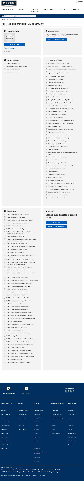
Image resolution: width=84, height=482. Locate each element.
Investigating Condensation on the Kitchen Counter (61, 102)
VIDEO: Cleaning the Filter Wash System (17, 277)
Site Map (70, 444)
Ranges (36, 433)
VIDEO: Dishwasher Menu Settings (15, 229)
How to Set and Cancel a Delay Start (57, 105)
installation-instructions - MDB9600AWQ (16, 66)
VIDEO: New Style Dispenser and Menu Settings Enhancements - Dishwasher (60, 72)
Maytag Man (71, 425)
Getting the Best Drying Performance (57, 186)
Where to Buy (71, 410)
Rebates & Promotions (73, 437)
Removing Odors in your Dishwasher (57, 163)
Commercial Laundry (56, 433)
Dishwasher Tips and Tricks (55, 85)
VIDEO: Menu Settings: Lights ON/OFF (16, 249)
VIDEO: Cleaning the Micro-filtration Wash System (19, 220)
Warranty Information (5, 425)
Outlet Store (53, 429)
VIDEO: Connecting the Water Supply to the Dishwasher (20, 318)
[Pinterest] (71, 392)
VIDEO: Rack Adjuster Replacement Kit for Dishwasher (20, 339)
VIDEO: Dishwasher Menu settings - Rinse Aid (60, 66)
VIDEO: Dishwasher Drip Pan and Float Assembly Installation (22, 280)
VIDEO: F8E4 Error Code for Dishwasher (17, 289)
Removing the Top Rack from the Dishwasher (59, 135)
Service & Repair (4, 422)
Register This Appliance (10, 48)
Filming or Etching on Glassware (56, 94)
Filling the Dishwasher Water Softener (58, 146)
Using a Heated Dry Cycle (54, 126)
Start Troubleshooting (56, 39)
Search (3, 16)
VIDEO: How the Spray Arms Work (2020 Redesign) (19, 292)
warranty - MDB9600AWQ (13, 63)
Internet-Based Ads (26, 475)
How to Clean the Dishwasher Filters (57, 198)
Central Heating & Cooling (57, 418)
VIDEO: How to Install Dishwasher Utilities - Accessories (20, 246)
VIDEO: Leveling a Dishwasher (14, 321)
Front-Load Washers (22, 414)
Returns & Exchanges (5, 437)
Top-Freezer (37, 425)
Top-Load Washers (22, 418)
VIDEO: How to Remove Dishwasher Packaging (18, 283)
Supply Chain (42, 475)
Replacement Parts (5, 444)
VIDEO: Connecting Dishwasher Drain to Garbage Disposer (21, 341)
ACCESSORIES (54, 410)
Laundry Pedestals (22, 429)
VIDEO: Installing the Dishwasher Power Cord (18, 270)
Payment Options (4, 441)
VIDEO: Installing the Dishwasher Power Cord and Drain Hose (21, 273)
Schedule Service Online (56, 226)
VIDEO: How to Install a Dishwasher (15, 347)
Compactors (37, 461)
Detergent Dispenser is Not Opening (57, 157)
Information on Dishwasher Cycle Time (58, 195)
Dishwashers (37, 457)
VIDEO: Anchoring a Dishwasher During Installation (19, 344)
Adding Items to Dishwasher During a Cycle (59, 138)
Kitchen (21, 9)
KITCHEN (36, 403)
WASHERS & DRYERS (23, 410)
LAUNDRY (20, 403)
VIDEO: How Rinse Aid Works (14, 359)
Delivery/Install (4, 429)
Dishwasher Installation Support (56, 76)
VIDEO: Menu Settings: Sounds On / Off (16, 217)
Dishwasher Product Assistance (56, 79)
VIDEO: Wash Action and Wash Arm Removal (18, 303)
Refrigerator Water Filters (56, 414)
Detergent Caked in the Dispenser (57, 143)
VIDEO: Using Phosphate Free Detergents (17, 327)
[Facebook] (66, 392)
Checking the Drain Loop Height (56, 168)
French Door (37, 414)
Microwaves (37, 448)
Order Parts (7, 51)
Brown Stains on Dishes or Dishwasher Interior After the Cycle (62, 153)
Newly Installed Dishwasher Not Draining (58, 63)
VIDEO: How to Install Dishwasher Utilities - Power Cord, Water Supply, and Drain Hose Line (21, 263)
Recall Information (72, 433)
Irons (52, 422)
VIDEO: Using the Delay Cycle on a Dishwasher (18, 350)
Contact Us (56, 222)
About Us (70, 422)
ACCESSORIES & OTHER (57, 403)
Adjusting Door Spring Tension (56, 132)
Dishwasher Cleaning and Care (56, 82)
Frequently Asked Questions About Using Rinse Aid (61, 189)
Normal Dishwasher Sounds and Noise (58, 88)
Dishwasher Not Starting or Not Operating (59, 192)
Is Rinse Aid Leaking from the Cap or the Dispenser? (61, 120)
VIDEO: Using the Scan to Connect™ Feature (18, 362)
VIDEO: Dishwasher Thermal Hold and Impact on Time (20, 324)
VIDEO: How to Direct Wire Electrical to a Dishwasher (20, 356)
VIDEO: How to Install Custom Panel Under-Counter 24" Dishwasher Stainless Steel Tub (20, 232)
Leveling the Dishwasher (54, 160)
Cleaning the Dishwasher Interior (56, 174)
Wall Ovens (37, 437)
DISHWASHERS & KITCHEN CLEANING (40, 452)
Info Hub (76, 9)
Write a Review (14, 44)
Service (62, 9)
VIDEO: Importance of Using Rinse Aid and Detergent (20, 267)
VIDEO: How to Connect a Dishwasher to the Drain (19, 333)
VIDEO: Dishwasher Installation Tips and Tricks (18, 286)
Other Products (48, 9)
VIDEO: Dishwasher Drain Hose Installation (17, 214)
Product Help (4, 448)
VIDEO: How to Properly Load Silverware (17, 309)
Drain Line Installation (53, 149)
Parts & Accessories (35, 10)
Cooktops (36, 441)
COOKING (36, 429)
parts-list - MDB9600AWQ (13, 69)
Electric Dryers (21, 425)
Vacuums (53, 425)
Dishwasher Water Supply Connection (58, 114)
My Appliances (4, 410)
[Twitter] (68, 392)
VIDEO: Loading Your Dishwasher (15, 252)
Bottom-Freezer (37, 422)
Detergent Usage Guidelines (55, 117)
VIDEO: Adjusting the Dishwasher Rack (16, 243)
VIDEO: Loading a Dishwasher (14, 336)
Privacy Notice (11, 475)
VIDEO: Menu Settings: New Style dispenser (17, 223)
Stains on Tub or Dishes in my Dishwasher (59, 97)
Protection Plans (4, 433)
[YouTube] (73, 392)
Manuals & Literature (5, 418)
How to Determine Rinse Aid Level (57, 111)
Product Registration (5, 414)
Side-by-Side (37, 418)
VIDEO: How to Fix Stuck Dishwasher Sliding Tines (19, 353)
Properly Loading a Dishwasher (56, 177)
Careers (70, 429)
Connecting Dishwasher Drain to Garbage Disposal (61, 183)
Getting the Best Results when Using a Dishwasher (61, 100)
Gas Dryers (20, 422)
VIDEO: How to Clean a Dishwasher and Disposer (19, 312)
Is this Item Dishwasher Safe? (55, 180)
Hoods (35, 444)
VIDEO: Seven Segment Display (14, 330)
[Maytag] (9, 3)
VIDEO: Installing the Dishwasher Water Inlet (18, 298)
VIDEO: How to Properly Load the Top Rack (17, 306)
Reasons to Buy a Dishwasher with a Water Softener (61, 165)
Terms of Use (4, 475)
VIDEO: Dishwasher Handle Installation (16, 295)
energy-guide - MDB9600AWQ (14, 72)
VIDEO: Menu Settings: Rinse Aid (15, 236)
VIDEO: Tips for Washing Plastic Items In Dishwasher (20, 315)
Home (3, 19)
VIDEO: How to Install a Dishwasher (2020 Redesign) (20, 259)
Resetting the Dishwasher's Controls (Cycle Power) (61, 108)
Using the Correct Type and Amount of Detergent (60, 129)
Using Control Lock (53, 171)
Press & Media (71, 414)
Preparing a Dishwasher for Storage (57, 141)
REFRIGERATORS (38, 410)
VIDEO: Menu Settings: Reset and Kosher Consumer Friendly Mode (20, 256)
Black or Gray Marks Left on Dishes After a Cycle (60, 123)
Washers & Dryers (7, 9)
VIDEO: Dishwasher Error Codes (14, 226)
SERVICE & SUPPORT (6, 403)
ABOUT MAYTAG (72, 403)
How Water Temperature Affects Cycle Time (59, 91)
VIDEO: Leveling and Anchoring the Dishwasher (18, 300)
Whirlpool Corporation (73, 441)
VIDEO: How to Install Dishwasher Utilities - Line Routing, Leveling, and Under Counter (21, 240)
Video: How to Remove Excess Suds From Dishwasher (62, 69)
